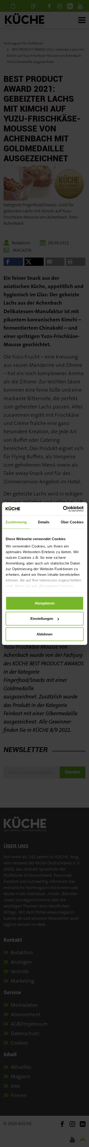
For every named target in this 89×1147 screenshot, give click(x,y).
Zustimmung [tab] (16, 522)
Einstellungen (41, 619)
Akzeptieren (45, 603)
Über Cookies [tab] (72, 522)
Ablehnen (44, 634)
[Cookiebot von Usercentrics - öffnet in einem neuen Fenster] (63, 509)
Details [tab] (44, 522)
